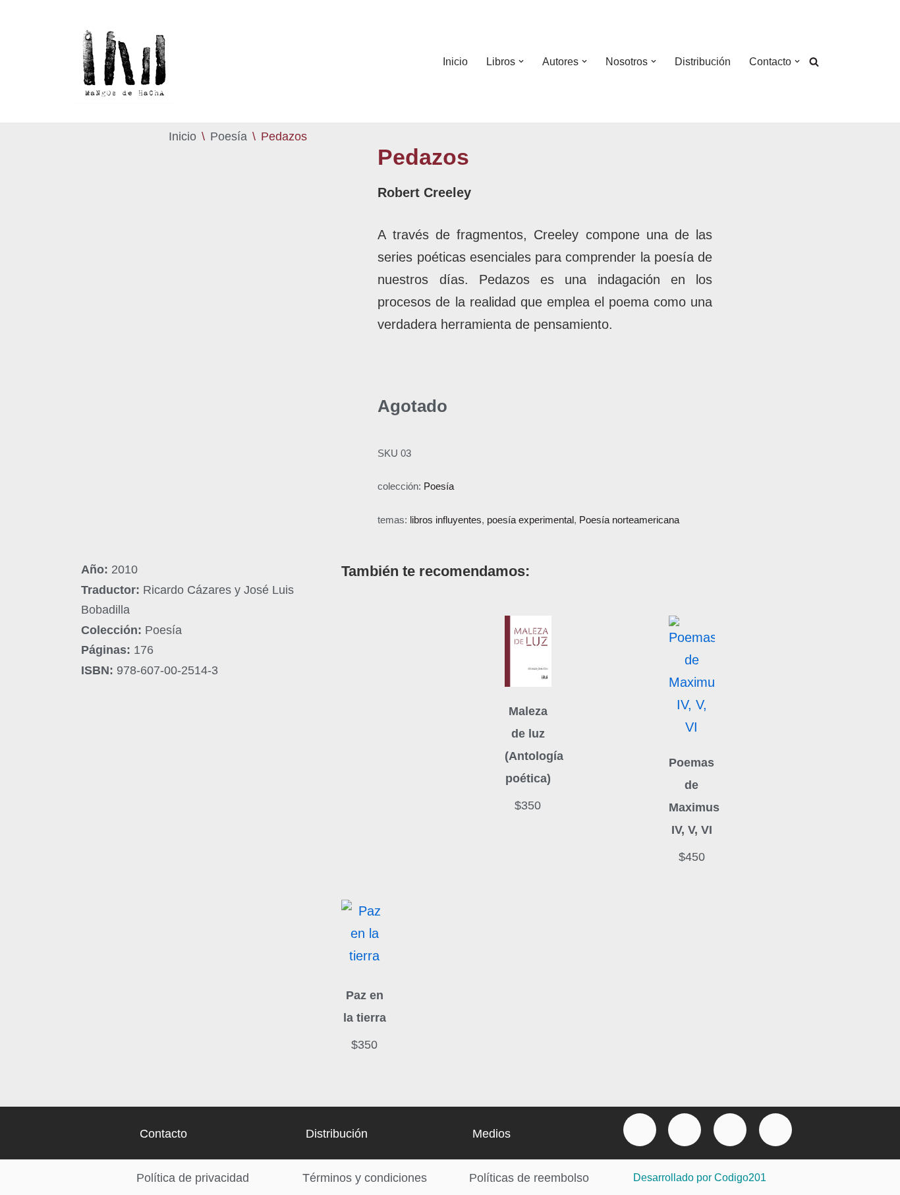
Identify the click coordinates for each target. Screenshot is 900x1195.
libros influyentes (446, 520)
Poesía (228, 136)
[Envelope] (639, 1129)
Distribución (703, 61)
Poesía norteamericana (629, 520)
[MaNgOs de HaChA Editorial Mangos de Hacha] (123, 61)
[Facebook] (684, 1129)
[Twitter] (730, 1129)
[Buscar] (814, 62)
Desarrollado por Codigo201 (699, 1177)
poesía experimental (530, 520)
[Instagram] (775, 1129)
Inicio (455, 61)
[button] (521, 61)
